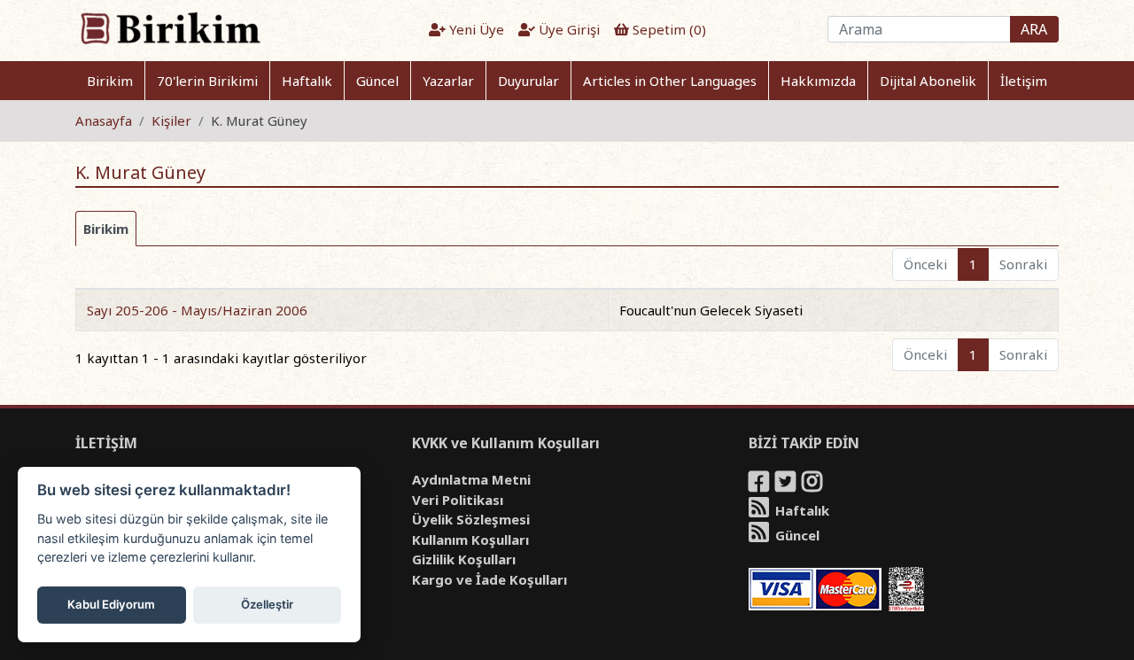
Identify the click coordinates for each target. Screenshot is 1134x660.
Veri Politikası (457, 500)
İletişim (1023, 80)
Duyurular (528, 80)
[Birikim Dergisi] (169, 27)
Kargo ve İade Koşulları (489, 579)
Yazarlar (448, 80)
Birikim (110, 80)
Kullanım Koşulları (470, 539)
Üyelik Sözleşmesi (471, 519)
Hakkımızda (818, 80)
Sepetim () (667, 29)
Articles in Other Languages (670, 80)
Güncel (377, 80)
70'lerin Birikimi (207, 80)
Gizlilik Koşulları (464, 559)
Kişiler (171, 120)
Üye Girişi (567, 29)
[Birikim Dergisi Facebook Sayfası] (760, 484)
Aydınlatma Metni (471, 479)
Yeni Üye (475, 29)
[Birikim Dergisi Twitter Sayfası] (786, 484)
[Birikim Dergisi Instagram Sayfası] (813, 484)
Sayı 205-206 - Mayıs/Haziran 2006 (197, 310)
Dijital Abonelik (928, 80)
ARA (1034, 29)
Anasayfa (103, 120)
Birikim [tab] (105, 228)
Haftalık (307, 80)
